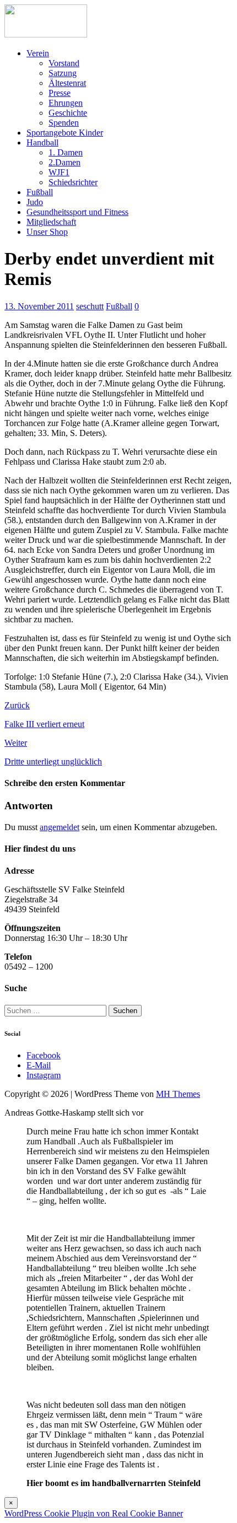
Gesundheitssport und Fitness (77, 212)
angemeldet (59, 827)
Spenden (64, 122)
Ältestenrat (67, 83)
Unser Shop (47, 231)
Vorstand (64, 63)
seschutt (90, 306)
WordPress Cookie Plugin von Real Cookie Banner (93, 1513)
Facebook (43, 1055)
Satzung (63, 73)
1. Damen (66, 152)
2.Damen (64, 162)
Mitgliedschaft (51, 222)
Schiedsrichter (73, 182)
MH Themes (178, 1094)
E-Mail (38, 1065)
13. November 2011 (39, 306)
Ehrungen (66, 102)
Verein (37, 53)
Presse (60, 93)
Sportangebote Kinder (64, 132)
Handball (42, 142)
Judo (34, 202)
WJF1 (59, 172)
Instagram (43, 1075)
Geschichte (68, 112)
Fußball (39, 192)
